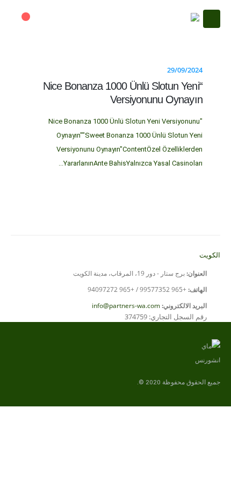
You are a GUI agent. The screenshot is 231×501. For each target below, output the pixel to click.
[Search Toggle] (51, 19)
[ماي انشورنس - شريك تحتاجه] (172, 19)
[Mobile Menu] (211, 19)
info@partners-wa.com (126, 305)
